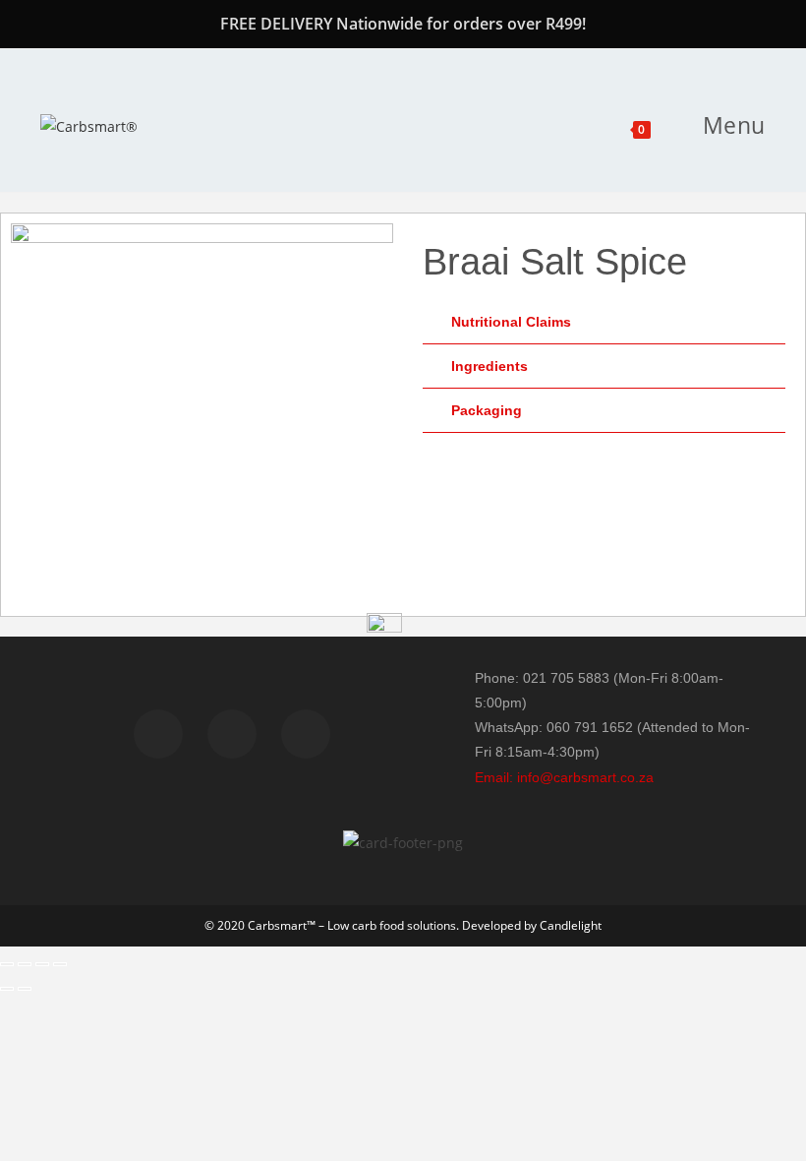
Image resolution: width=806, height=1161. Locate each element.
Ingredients (489, 366)
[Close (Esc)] (60, 964)
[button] (604, 322)
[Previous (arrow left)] (7, 989)
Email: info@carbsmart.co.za (564, 777)
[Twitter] (232, 734)
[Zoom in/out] (7, 964)
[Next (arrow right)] (24, 989)
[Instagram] (305, 734)
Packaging (486, 410)
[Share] (42, 964)
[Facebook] (158, 734)
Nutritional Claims (511, 322)
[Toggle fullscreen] (24, 964)
